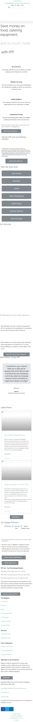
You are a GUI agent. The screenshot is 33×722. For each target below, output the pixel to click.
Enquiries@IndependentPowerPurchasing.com (13, 688)
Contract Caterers (6, 621)
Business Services (6, 638)
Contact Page (4, 696)
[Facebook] (3, 709)
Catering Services (6, 634)
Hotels (2, 609)
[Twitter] (7, 709)
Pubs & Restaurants (6, 613)
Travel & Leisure (5, 625)
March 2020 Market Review (15, 435)
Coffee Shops (5, 617)
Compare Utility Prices (7, 650)
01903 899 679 (5, 692)
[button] (16, 22)
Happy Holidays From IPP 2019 (16, 485)
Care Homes (4, 601)
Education (3, 605)
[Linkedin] (11, 709)
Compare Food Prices (7, 646)
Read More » (7, 454)
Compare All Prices (6, 654)
